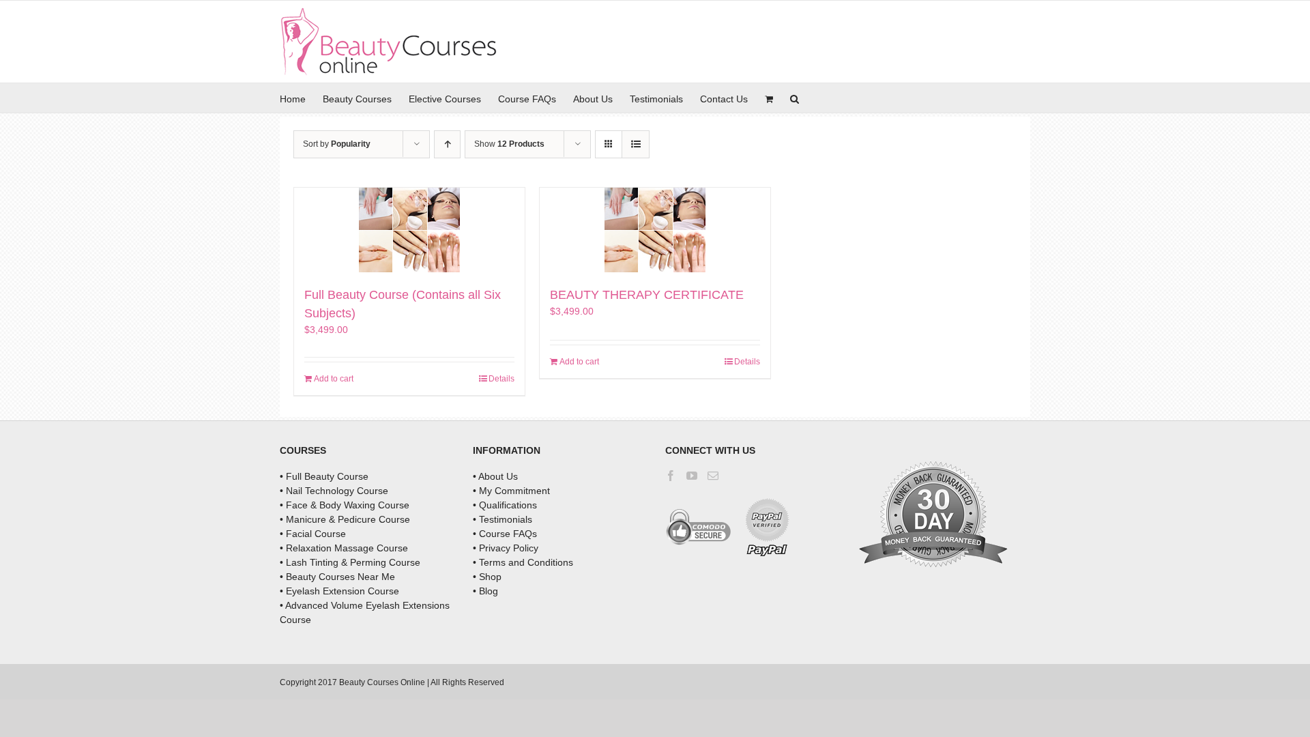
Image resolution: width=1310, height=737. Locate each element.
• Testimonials (502, 519)
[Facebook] (670, 475)
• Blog (485, 591)
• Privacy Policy (505, 548)
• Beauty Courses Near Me (337, 576)
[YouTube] (691, 475)
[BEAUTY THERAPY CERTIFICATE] (655, 230)
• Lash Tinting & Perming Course (350, 562)
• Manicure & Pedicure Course (345, 519)
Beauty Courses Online (382, 682)
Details (501, 379)
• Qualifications (505, 505)
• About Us (495, 476)
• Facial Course (313, 533)
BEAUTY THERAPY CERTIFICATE (647, 295)
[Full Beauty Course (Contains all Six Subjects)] (409, 230)
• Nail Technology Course (334, 490)
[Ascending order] (447, 144)
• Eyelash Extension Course (339, 591)
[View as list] (635, 144)
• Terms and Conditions (523, 562)
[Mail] (713, 475)
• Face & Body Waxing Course (344, 505)
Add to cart (333, 379)
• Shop (487, 576)
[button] (794, 98)
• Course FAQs (505, 533)
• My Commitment (511, 490)
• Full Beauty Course (324, 476)
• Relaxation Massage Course (344, 548)
